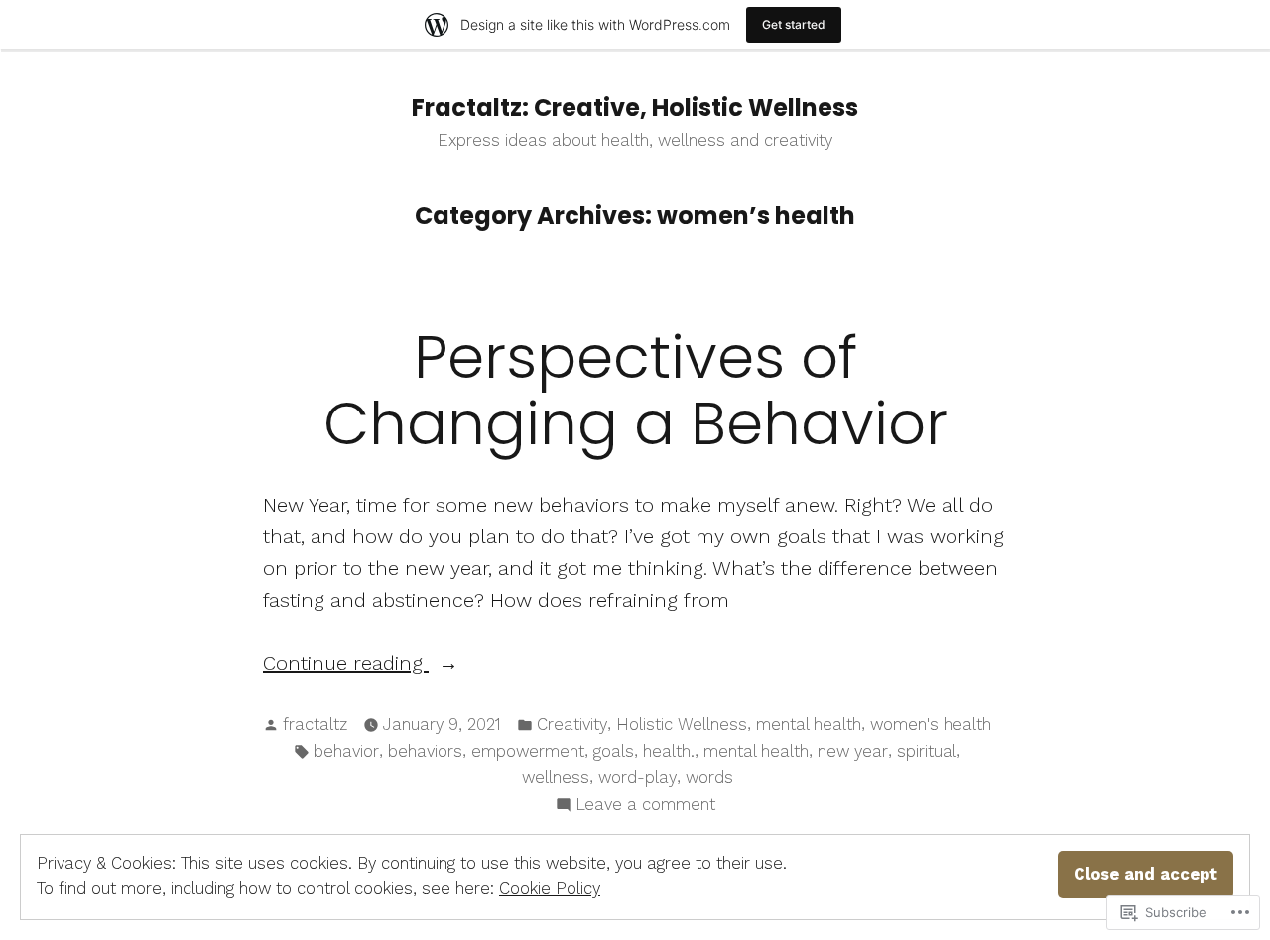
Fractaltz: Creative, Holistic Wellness (635, 107)
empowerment (527, 751)
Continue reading (346, 664)
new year (853, 751)
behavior (346, 751)
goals (613, 751)
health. (669, 751)
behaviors (425, 751)
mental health (808, 724)
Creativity (572, 724)
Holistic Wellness (681, 724)
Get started (794, 24)
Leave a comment (645, 806)
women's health (930, 724)
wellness (555, 777)
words (709, 777)
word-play (637, 777)
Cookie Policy (549, 889)
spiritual (926, 751)
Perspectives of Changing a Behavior (635, 390)
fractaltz (315, 724)
